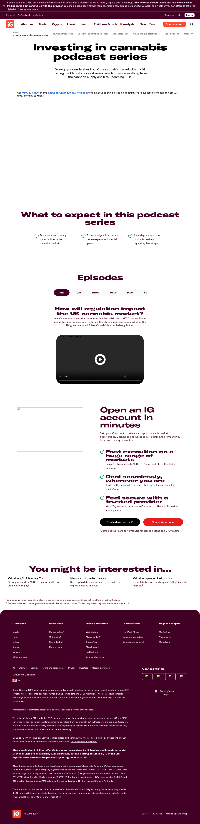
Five (130, 292)
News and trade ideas (62, 33)
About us (27, 24)
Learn (84, 24)
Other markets (19, 656)
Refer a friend (55, 646)
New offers (147, 24)
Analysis (128, 24)
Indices (15, 641)
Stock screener (120, 33)
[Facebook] (147, 676)
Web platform (92, 631)
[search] (192, 24)
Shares (15, 646)
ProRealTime (92, 651)
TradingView (92, 641)
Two (78, 292)
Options (16, 651)
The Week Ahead (130, 631)
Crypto (57, 24)
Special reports (172, 33)
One (62, 292)
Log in (189, 15)
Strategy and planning (133, 641)
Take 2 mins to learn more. (84, 741)
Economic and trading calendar (93, 33)
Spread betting (56, 631)
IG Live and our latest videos (146, 33)
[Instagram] (159, 676)
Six (145, 292)
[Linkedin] (182, 676)
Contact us (164, 631)
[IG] (10, 24)
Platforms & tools (106, 24)
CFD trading (55, 636)
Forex (15, 636)
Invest (71, 24)
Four (113, 292)
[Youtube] (170, 676)
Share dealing (55, 641)
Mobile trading (93, 636)
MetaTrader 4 (92, 646)
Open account (174, 24)
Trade (42, 24)
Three (96, 292)
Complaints (164, 641)
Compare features (95, 656)
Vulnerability (165, 636)
